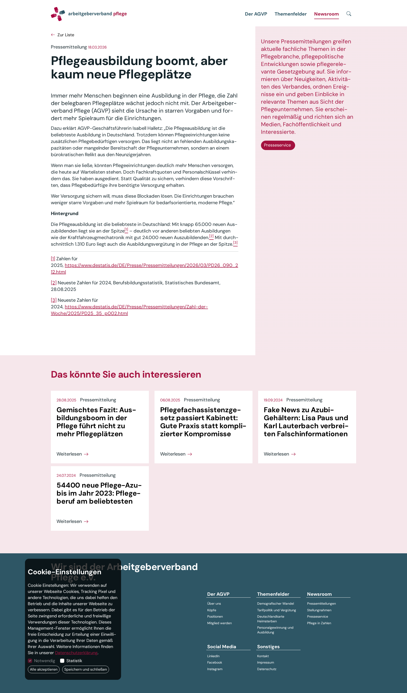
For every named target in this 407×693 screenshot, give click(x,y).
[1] (53, 259)
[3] (54, 300)
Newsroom (326, 14)
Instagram (214, 669)
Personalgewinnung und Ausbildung (275, 629)
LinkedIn (213, 656)
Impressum (265, 662)
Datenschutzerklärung (76, 653)
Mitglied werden (219, 623)
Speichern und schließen (85, 669)
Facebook (214, 662)
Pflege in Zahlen (319, 623)
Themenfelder (291, 14)
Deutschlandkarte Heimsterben (270, 618)
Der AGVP (256, 14)
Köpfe (211, 610)
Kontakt (263, 656)
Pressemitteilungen (321, 603)
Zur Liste (65, 35)
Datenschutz (266, 669)
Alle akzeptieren (43, 669)
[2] (54, 283)
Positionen (215, 616)
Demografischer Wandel (275, 603)
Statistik (74, 661)
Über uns (214, 603)
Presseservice (278, 145)
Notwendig (44, 661)
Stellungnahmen (319, 610)
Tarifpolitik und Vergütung (276, 610)
